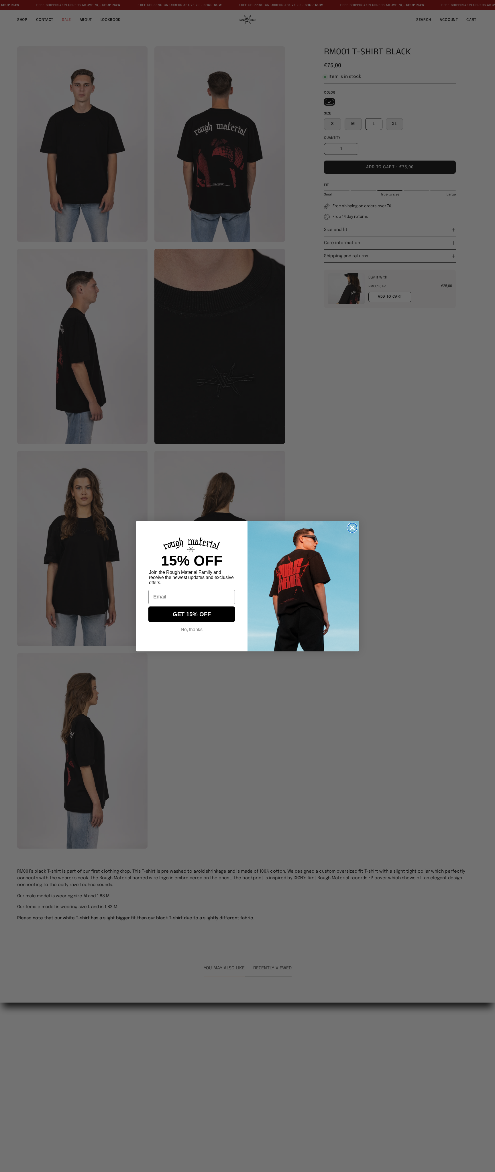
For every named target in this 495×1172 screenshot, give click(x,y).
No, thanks (192, 629)
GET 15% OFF (192, 614)
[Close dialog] (352, 527)
